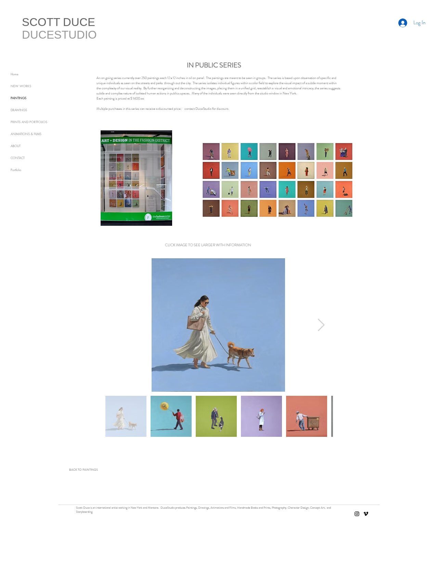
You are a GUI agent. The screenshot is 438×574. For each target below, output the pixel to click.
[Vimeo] (366, 514)
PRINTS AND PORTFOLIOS (29, 121)
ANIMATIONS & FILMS (26, 133)
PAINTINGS (18, 97)
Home (14, 73)
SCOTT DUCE (58, 22)
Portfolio (16, 169)
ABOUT (16, 145)
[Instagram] (357, 514)
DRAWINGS (19, 109)
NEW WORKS (21, 85)
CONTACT (18, 157)
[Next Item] (321, 325)
